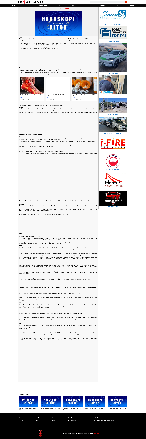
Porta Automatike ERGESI (113, 41)
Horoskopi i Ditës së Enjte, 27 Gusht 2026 (50, 408)
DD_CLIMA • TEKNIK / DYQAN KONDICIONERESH (113, 96)
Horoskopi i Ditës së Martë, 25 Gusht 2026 (94, 408)
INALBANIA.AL (96, 433)
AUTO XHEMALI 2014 (113, 206)
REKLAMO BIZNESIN (43, 5)
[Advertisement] (53, 58)
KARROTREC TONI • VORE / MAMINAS (113, 133)
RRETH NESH (102, 5)
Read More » (21, 411)
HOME (13, 5)
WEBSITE (73, 5)
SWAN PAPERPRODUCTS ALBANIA (113, 24)
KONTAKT (132, 5)
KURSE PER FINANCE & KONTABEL (113, 169)
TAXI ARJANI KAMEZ (113, 73)
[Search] (126, 2)
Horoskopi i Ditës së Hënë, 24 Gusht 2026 (117, 408)
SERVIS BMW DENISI (113, 114)
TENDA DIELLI (113, 187)
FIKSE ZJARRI (113, 151)
